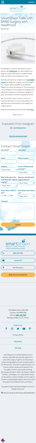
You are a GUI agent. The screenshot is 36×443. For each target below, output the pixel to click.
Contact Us (18, 260)
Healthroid (13, 71)
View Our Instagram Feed (18, 136)
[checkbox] (9, 196)
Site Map (18, 348)
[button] (2, 2)
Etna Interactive (29, 393)
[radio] (3, 196)
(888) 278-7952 (20, 315)
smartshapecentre (19, 128)
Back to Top (17, 115)
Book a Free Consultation (18, 275)
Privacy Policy (18, 335)
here (32, 110)
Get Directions (18, 268)
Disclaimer (18, 341)
